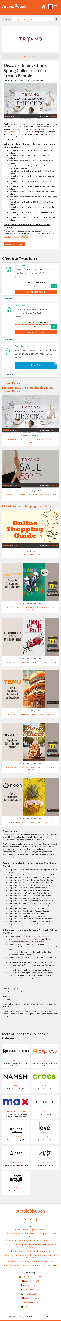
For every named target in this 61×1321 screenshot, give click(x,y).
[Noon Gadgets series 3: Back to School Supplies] (30, 797)
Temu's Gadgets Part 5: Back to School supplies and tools (30, 715)
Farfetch (16, 1060)
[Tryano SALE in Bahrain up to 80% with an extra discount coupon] (30, 469)
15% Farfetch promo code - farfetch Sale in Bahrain (30, 1240)
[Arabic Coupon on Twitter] (30, 1219)
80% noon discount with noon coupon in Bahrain (31, 1261)
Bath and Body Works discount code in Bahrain (30, 1251)
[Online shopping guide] (30, 529)
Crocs (45, 1086)
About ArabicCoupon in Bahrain (30, 1229)
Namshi (16, 1086)
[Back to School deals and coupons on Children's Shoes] (30, 637)
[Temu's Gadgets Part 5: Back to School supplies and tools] (30, 689)
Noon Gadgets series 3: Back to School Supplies (30, 822)
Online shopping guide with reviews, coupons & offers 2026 (30, 1235)
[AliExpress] (45, 1051)
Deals (13, 57)
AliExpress (45, 1060)
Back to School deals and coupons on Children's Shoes (30, 662)
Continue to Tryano (14, 244)
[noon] (16, 1153)
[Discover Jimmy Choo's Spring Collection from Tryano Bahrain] (30, 101)
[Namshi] (16, 1076)
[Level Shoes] (45, 1127)
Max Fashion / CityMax (16, 1111)
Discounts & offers (25, 57)
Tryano (37, 57)
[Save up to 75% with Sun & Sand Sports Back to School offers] (30, 581)
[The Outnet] (45, 1102)
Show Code (36, 365)
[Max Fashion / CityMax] (16, 1102)
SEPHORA (16, 1137)
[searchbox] (33, 19)
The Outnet (45, 1111)
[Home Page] (15, 6)
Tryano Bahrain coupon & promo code (26, 939)
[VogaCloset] (45, 1153)
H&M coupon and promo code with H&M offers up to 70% (31, 1245)
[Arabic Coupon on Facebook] (36, 1219)
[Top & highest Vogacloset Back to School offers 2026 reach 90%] (30, 742)
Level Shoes (45, 1137)
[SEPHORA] (16, 1127)
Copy (54, 286)
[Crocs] (45, 1076)
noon (16, 1162)
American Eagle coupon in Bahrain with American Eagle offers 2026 (30, 1256)
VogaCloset (45, 1162)
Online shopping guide (30, 555)
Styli (16, 1188)
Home (6, 57)
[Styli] (16, 1178)
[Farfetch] (16, 1051)
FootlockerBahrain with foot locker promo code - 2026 (30, 1265)
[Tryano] (30, 39)
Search (6, 19)
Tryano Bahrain (12, 383)
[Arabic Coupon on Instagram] (24, 1219)
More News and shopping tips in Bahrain (28, 506)
